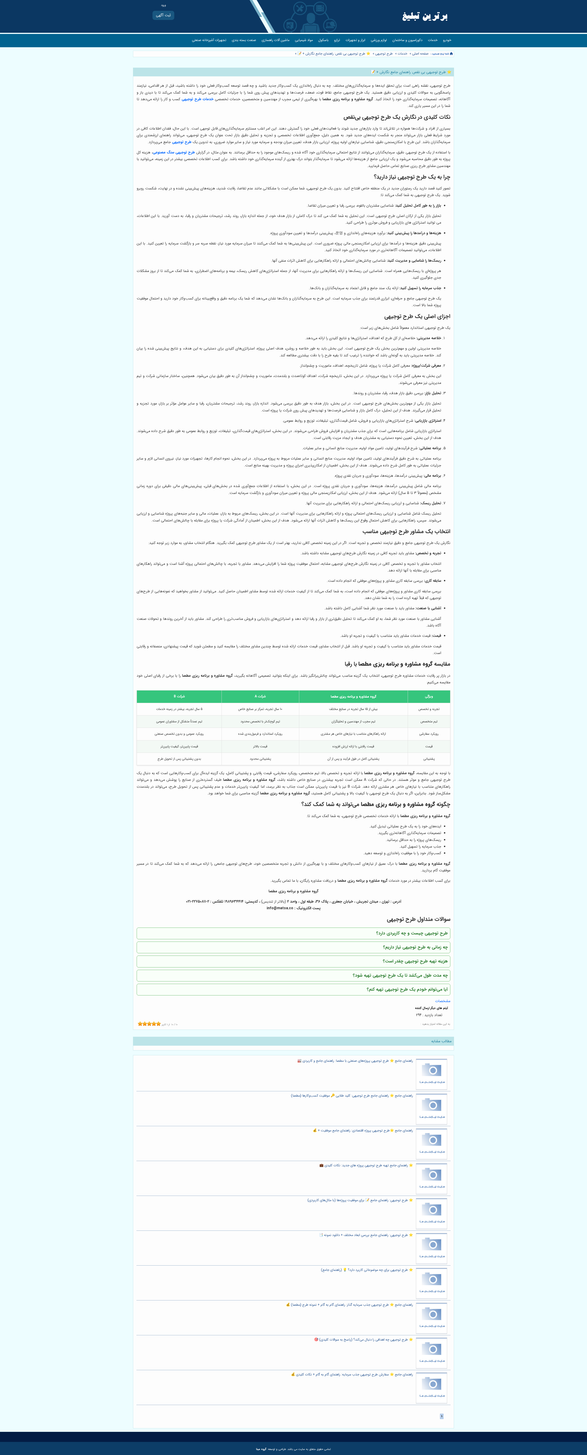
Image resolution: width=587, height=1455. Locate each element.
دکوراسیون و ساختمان (407, 40)
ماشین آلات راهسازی (275, 40)
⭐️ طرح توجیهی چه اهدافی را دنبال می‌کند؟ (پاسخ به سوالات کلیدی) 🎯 (363, 1339)
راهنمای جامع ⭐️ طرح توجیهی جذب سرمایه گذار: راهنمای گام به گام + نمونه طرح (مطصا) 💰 (349, 1305)
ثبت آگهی (163, 15)
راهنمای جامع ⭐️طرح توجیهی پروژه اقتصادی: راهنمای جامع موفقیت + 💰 (363, 1130)
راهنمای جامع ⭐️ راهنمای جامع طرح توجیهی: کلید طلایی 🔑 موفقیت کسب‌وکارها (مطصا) (352, 1095)
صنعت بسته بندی (244, 40)
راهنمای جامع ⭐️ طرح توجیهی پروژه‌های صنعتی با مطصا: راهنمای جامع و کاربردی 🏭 (355, 1061)
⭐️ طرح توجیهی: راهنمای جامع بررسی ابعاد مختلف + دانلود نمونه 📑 (366, 1235)
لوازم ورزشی (379, 40)
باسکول (323, 40)
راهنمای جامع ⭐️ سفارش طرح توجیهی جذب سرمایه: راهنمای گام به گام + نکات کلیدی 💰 (352, 1374)
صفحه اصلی (420, 53)
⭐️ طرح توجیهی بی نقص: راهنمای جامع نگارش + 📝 (333, 53)
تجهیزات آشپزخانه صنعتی (209, 40)
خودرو (447, 40)
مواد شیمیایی (304, 40)
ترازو (337, 40)
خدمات (432, 40)
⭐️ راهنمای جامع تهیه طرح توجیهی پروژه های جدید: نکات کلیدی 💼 (366, 1165)
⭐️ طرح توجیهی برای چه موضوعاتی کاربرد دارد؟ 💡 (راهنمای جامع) (367, 1270)
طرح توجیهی (384, 53)
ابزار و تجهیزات (355, 40)
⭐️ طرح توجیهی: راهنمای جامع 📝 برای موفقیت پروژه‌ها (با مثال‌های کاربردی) (360, 1200)
